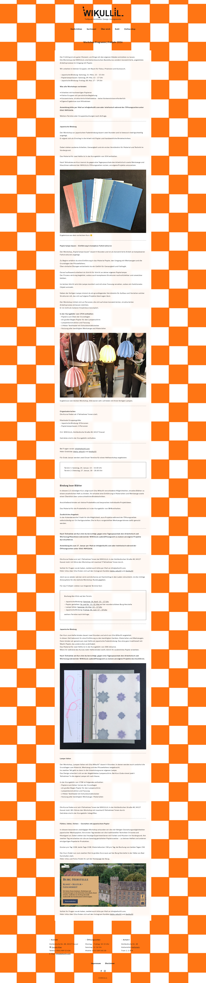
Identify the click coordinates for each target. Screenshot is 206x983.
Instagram (105, 971)
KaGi (117, 29)
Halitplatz (135, 947)
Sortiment (91, 29)
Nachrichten (76, 29)
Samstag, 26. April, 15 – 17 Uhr (96, 601)
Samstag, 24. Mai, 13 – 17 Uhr (89, 607)
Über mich (105, 29)
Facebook (101, 971)
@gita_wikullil (79, 451)
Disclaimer (110, 963)
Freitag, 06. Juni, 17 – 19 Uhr (95, 610)
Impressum (96, 963)
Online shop (129, 29)
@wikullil (93, 451)
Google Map (57, 947)
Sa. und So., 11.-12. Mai (90, 604)
